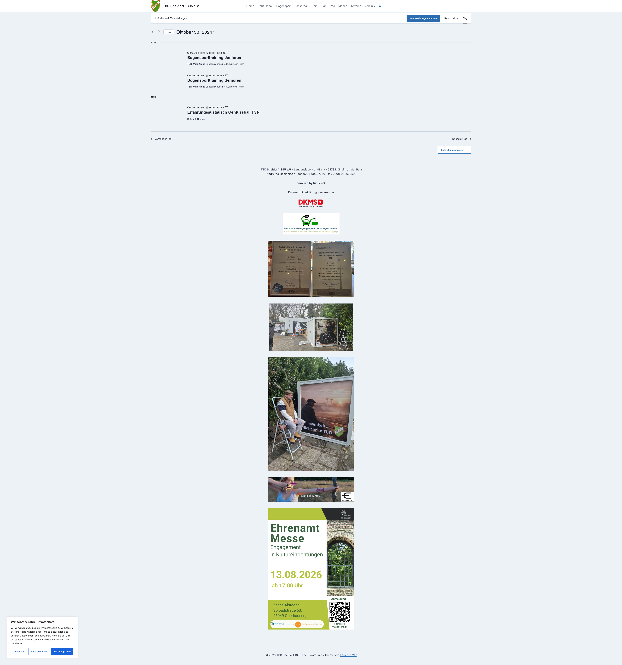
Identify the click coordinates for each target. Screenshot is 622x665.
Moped (342, 6)
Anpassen (19, 651)
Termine (356, 6)
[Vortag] (153, 32)
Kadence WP (348, 655)
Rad (332, 6)
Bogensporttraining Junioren (214, 57)
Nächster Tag (459, 139)
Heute (168, 31)
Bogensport (283, 6)
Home (250, 6)
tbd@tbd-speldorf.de (281, 173)
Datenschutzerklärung (302, 192)
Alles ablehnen (39, 651)
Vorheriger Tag (163, 139)
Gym (324, 6)
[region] (42, 638)
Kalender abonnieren (452, 150)
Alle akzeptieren (62, 651)
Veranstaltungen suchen (423, 18)
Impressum (327, 192)
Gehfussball (265, 6)
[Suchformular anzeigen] (380, 6)
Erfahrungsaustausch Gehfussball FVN (223, 112)
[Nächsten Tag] (159, 32)
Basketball (301, 6)
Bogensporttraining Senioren (214, 80)
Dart (314, 6)
